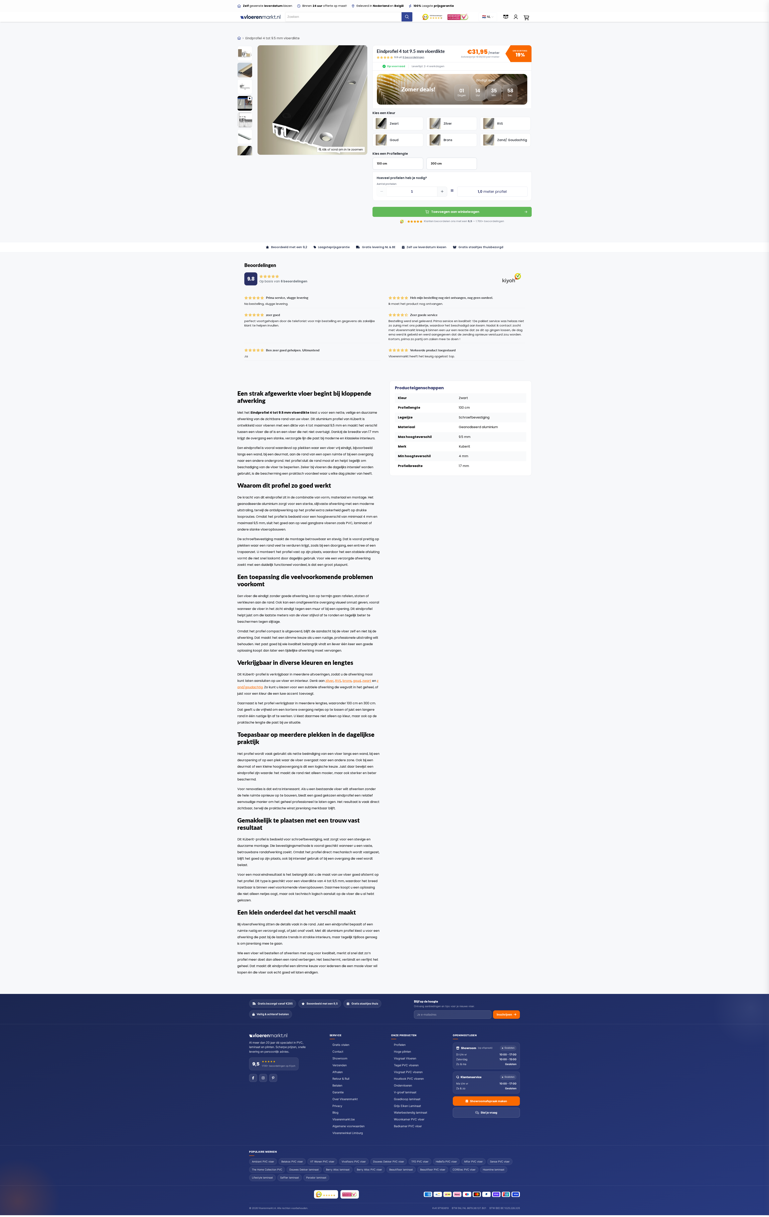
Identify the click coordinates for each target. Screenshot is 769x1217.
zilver (329, 680)
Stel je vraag (489, 1112)
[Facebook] (253, 1078)
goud (357, 680)
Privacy (337, 1106)
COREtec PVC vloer (464, 1169)
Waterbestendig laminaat (410, 1112)
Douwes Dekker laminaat (304, 1169)
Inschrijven (504, 1014)
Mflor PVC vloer (473, 1161)
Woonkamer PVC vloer (409, 1119)
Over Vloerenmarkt (345, 1099)
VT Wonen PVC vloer (322, 1161)
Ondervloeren (403, 1085)
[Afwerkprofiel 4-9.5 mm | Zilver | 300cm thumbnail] (245, 53)
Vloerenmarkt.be (343, 1119)
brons (347, 680)
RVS (338, 680)
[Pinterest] (273, 1078)
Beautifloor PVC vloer (432, 1169)
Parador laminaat (316, 1177)
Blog (335, 1112)
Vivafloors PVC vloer (354, 1161)
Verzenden (339, 1065)
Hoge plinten (402, 1051)
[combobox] (343, 16)
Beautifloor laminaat (401, 1169)
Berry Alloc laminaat (338, 1169)
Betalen (337, 1085)
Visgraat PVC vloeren (408, 1072)
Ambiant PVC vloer (263, 1161)
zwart (366, 680)
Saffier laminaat (289, 1177)
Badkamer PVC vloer (408, 1126)
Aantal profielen (387, 184)
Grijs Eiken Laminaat (407, 1106)
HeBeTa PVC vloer (446, 1161)
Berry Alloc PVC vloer (369, 1169)
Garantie (338, 1092)
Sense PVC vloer (500, 1161)
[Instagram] (263, 1078)
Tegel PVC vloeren (406, 1065)
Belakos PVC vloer (292, 1161)
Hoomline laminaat (493, 1169)
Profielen (400, 1045)
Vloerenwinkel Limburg (347, 1133)
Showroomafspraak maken (488, 1101)
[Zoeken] (407, 16)
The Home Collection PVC (267, 1169)
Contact (337, 1051)
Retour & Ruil (340, 1079)
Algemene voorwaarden (348, 1126)
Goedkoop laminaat (407, 1099)
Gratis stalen (340, 1045)
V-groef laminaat (405, 1092)
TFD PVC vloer (420, 1161)
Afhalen (337, 1072)
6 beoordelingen (413, 57)
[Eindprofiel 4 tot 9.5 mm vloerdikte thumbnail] (245, 103)
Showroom (339, 1058)
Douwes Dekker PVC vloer (388, 1161)
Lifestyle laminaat (262, 1177)
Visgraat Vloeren (405, 1058)
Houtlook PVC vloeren (409, 1079)
